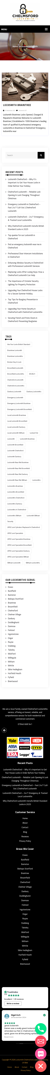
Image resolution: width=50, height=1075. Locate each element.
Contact (25, 827)
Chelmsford (13, 610)
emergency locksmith (15, 397)
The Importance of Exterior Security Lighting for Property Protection (23, 282)
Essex (10, 587)
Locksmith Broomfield (15, 444)
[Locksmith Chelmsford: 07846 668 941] (25, 12)
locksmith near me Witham (17, 480)
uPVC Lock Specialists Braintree (18, 539)
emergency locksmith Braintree (18, 403)
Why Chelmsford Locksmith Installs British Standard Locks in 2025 (26, 227)
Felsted (11, 630)
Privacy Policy (25, 841)
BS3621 (32, 374)
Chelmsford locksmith (15, 379)
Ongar (10, 638)
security (10, 521)
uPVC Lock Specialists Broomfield (19, 545)
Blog (25, 832)
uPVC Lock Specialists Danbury (18, 551)
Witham (11, 661)
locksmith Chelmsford (15, 450)
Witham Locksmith (14, 562)
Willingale (12, 657)
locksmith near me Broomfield (18, 468)
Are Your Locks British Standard (18, 344)
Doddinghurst (13, 622)
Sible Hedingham (15, 669)
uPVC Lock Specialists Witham (18, 556)
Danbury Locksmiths (34, 391)
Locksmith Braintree (17, 105)
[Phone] (40, 1029)
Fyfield (11, 677)
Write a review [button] (13, 1003)
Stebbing (12, 645)
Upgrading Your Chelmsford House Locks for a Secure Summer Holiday (25, 292)
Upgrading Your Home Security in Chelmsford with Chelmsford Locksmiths (25, 310)
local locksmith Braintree (16, 415)
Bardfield (12, 590)
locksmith (11, 439)
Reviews (25, 836)
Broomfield (12, 606)
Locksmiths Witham (14, 515)
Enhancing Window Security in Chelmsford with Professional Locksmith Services (25, 264)
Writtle (11, 665)
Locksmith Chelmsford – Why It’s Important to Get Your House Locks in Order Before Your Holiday (24, 182)
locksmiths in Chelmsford (16, 509)
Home (15, 46)
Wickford (12, 653)
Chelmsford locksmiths (15, 385)
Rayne (10, 642)
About (25, 822)
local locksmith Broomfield (17, 421)
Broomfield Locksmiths (15, 374)
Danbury (11, 618)
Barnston (12, 595)
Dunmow (11, 626)
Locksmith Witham (33, 515)
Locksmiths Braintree (15, 486)
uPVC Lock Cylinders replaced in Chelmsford (23, 527)
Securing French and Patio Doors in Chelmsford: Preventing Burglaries (22, 319)
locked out (34, 433)
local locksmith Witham (16, 433)
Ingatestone (13, 634)
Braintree (12, 602)
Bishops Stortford (15, 598)
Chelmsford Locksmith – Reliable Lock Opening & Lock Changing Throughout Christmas (24, 195)
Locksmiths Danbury (14, 503)
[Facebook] (4, 730)
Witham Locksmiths (33, 562)
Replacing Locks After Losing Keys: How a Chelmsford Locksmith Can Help (26, 273)
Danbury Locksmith (14, 391)
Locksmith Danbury (14, 456)
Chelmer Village (14, 614)
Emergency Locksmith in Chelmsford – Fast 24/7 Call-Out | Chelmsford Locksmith (24, 207)
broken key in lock (14, 362)
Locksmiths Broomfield (15, 492)
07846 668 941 (25, 724)
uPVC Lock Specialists (15, 533)
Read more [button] (8, 1037)
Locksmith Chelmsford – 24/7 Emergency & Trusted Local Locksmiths (26, 218)
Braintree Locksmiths (15, 356)
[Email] (40, 1041)
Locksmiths (36, 480)
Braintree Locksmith (14, 350)
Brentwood (13, 681)
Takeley (11, 649)
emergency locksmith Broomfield (19, 409)
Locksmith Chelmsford (24, 1059)
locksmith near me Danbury (17, 474)
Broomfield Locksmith (15, 368)
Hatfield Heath (14, 673)
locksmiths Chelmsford (15, 497)
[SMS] (40, 1054)
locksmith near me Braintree (18, 462)
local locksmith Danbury (16, 427)
